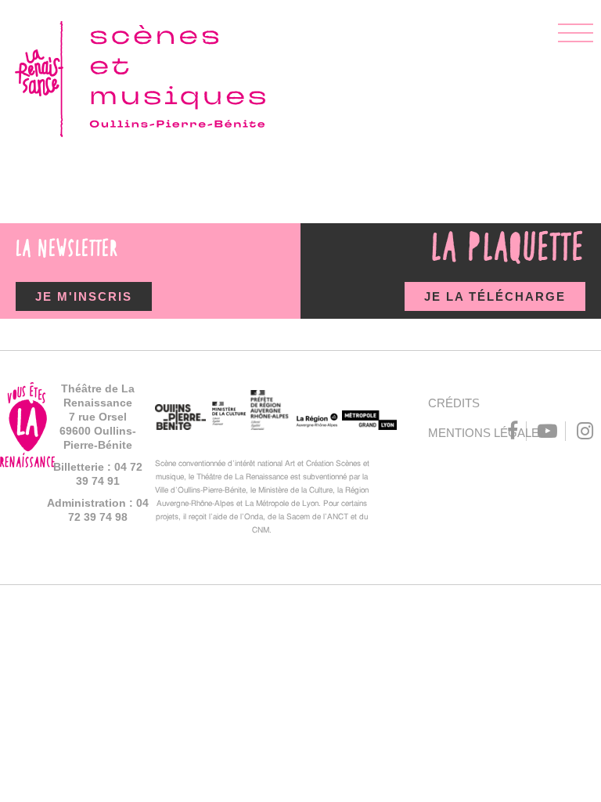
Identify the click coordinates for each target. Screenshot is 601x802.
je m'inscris (83, 296)
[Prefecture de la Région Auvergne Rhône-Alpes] (270, 412)
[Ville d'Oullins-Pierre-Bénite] (180, 419)
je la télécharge (495, 296)
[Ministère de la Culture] (228, 415)
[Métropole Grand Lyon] (369, 422)
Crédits (454, 403)
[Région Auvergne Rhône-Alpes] (315, 423)
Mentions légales (459, 432)
